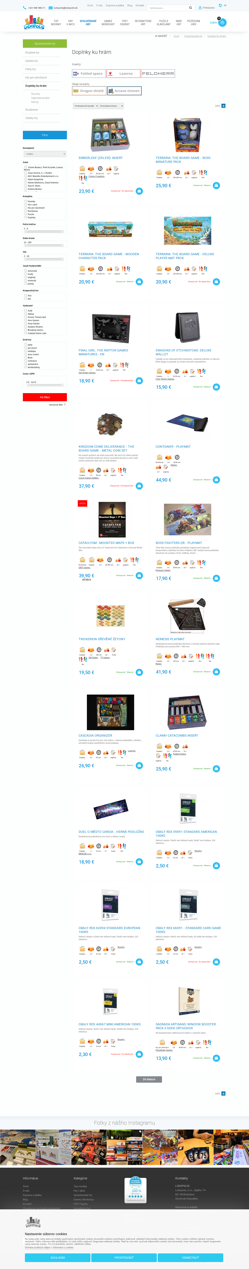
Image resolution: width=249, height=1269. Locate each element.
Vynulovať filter (56, 405)
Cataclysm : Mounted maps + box (106, 543)
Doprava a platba (32, 1195)
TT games (105, 657)
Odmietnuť (190, 1257)
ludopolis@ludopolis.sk (66, 8)
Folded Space (179, 754)
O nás (26, 1190)
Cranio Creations (96, 176)
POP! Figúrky (81, 1203)
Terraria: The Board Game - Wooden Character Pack (109, 256)
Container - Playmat (173, 447)
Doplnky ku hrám (217, 36)
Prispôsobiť (124, 1257)
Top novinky (80, 1186)
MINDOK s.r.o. (85, 854)
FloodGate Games (164, 1050)
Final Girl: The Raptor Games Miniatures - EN (103, 352)
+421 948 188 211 (36, 8)
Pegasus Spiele (163, 570)
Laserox (131, 751)
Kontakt (27, 1203)
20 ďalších (149, 1079)
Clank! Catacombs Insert (177, 735)
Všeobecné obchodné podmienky (41, 1208)
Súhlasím (57, 1257)
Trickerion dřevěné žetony (102, 639)
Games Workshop (84, 1199)
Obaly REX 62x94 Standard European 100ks (109, 930)
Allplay (174, 465)
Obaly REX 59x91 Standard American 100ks (186, 834)
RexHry (198, 851)
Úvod (176, 36)
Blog (25, 1199)
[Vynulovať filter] (65, 404)
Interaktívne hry (82, 1208)
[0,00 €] (222, 18)
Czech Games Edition (89, 478)
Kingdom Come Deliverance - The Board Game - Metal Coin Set (106, 448)
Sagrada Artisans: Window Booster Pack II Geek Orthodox (186, 1026)
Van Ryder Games (87, 373)
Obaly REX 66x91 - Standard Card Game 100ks (188, 930)
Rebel (158, 664)
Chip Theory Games (165, 379)
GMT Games (84, 567)
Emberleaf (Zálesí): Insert (101, 158)
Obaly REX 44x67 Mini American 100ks (110, 1024)
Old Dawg (93, 657)
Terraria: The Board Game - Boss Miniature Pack (183, 160)
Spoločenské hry (193, 36)
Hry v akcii (79, 1190)
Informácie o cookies (63, 1247)
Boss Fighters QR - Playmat (179, 543)
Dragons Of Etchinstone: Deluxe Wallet (183, 352)
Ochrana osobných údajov (37, 1247)
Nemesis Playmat (170, 639)
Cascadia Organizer (95, 735)
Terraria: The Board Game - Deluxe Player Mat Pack (185, 256)
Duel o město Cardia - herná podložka (111, 832)
